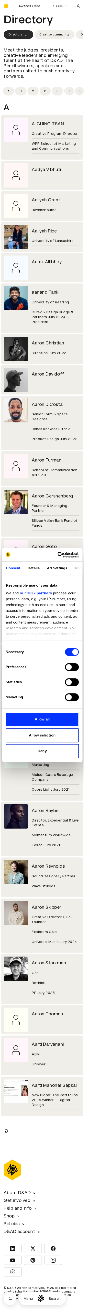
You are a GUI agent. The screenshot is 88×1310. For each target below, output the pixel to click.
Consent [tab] (13, 568)
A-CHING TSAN (48, 123)
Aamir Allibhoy (47, 261)
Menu (28, 1299)
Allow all (42, 719)
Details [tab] (34, 568)
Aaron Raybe (45, 810)
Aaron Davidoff (48, 374)
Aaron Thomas (47, 1013)
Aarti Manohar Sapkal (54, 1085)
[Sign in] (78, 6)
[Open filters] (10, 1298)
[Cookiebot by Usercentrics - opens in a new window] (59, 555)
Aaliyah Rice (44, 230)
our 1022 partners (36, 593)
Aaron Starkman (49, 962)
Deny (42, 751)
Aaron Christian (48, 342)
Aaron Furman (46, 459)
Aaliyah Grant (46, 199)
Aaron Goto (44, 546)
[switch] (72, 667)
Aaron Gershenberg (52, 495)
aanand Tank (45, 292)
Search (55, 1299)
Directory (15, 34)
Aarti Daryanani (48, 1044)
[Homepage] (40, 1298)
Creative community (54, 34)
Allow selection (42, 735)
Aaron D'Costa (47, 404)
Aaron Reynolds (48, 866)
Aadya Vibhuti (46, 169)
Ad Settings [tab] (57, 568)
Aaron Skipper (46, 907)
